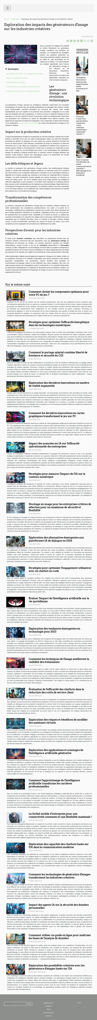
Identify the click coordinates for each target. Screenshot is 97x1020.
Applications (48, 1003)
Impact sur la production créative (17, 78)
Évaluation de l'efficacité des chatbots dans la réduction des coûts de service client (56, 691)
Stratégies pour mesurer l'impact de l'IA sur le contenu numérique (57, 475)
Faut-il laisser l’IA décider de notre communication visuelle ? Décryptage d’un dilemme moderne (83, 167)
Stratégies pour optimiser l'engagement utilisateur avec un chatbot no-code (60, 569)
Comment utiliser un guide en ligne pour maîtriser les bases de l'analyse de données (60, 937)
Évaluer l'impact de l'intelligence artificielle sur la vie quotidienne (59, 600)
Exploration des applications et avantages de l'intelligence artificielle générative (56, 751)
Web (48, 1009)
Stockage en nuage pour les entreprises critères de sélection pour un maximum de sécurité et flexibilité (60, 507)
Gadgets (48, 1006)
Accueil (6, 19)
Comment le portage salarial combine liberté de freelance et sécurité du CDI (58, 354)
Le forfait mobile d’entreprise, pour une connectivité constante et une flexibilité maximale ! (60, 815)
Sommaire (13, 69)
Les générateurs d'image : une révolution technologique (24, 73)
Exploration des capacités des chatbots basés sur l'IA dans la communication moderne (59, 846)
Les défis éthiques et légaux (15, 82)
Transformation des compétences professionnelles (23, 87)
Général (48, 1016)
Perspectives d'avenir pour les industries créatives (23, 91)
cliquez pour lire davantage (28, 123)
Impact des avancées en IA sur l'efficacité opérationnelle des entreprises (54, 445)
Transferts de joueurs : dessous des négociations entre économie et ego (82, 84)
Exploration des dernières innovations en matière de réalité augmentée (59, 384)
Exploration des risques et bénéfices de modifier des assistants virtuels (58, 721)
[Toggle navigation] (8, 8)
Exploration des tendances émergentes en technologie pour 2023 (54, 630)
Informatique (15, 19)
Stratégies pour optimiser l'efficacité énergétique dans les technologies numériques (59, 324)
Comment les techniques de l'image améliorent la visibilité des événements (59, 660)
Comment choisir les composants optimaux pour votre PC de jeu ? (59, 293)
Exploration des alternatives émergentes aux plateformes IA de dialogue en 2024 (56, 539)
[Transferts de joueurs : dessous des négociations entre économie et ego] (82, 66)
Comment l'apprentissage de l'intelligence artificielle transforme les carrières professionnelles (54, 783)
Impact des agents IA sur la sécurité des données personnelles (59, 906)
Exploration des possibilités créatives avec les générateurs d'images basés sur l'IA (57, 967)
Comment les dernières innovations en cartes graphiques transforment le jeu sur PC (56, 414)
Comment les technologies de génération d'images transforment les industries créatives (59, 876)
